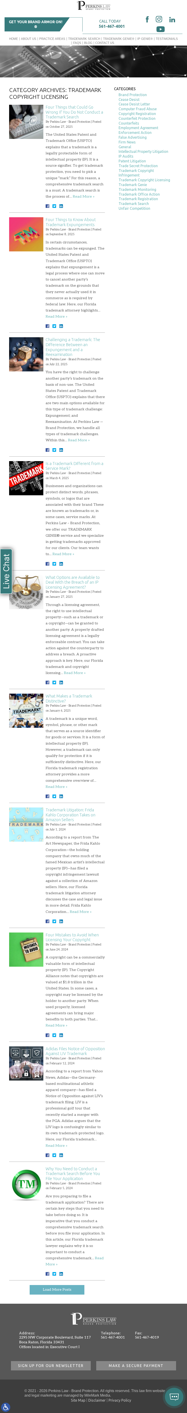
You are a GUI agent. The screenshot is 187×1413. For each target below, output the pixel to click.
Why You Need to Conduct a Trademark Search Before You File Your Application (73, 1173)
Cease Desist (129, 99)
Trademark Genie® (118, 38)
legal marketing (43, 1395)
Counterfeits (129, 123)
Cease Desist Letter (134, 104)
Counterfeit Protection (137, 118)
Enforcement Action (135, 132)
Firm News (127, 142)
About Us (28, 38)
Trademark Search (84, 38)
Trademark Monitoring (137, 189)
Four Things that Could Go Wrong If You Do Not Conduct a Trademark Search (74, 112)
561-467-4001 (112, 26)
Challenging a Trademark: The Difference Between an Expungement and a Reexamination (73, 347)
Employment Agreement (138, 128)
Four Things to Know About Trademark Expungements (71, 222)
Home (13, 38)
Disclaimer (97, 1400)
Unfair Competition (134, 208)
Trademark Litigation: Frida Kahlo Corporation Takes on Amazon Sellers (70, 814)
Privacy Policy (120, 1400)
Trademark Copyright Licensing (144, 180)
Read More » (84, 196)
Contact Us (104, 42)
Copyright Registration (137, 114)
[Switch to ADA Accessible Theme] (5, 1407)
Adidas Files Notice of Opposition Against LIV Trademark (75, 1051)
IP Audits (126, 156)
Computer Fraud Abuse (138, 109)
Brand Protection (133, 95)
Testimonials (167, 38)
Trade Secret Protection (138, 166)
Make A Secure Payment (136, 1366)
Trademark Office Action (139, 194)
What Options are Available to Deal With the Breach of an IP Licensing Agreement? (73, 582)
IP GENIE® (145, 38)
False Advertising (133, 137)
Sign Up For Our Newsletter (51, 1366)
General (125, 147)
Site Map (78, 1400)
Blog (88, 42)
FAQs (77, 42)
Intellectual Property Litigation (143, 151)
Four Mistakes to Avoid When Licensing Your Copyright (72, 937)
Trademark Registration (138, 199)
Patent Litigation (132, 161)
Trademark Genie (133, 185)
